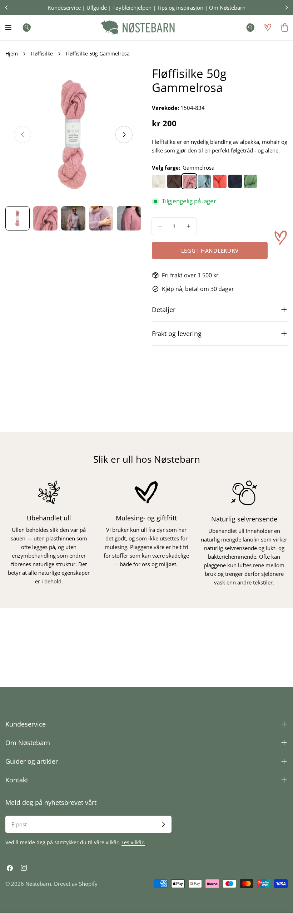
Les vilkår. (133, 842)
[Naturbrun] (174, 181)
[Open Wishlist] (267, 27)
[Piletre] (250, 181)
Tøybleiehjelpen (132, 7)
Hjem (11, 53)
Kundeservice (64, 7)
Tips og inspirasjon (180, 7)
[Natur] (158, 181)
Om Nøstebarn (227, 7)
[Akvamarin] (204, 181)
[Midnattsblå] (235, 181)
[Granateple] (220, 181)
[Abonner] (163, 824)
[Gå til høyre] (124, 134)
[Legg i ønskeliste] (280, 237)
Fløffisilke (42, 53)
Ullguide (96, 7)
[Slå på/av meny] (8, 27)
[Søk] (24, 27)
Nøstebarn (38, 883)
